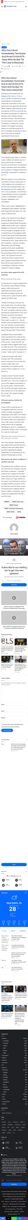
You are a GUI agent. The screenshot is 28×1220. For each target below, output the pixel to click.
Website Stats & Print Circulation (17, 1204)
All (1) (14, 864)
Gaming (5, 1079)
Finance (5, 1045)
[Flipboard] (20, 517)
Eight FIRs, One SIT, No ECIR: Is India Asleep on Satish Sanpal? (7, 665)
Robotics (5, 1087)
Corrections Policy (8, 1211)
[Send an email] (9, 66)
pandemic (20, 1130)
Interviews (4, 1062)
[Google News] (7, 517)
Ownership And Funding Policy (18, 1206)
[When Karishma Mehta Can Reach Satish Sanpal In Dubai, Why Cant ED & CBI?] (21, 641)
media (9, 1130)
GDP (4, 1048)
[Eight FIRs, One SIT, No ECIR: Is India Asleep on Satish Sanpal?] (7, 659)
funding (3, 1127)
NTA (4, 175)
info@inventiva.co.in (17, 1175)
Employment (5, 1055)
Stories (4, 1094)
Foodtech (5, 1077)
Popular (4, 931)
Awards (22, 1211)
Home (4, 44)
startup (3, 1132)
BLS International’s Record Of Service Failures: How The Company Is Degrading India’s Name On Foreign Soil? (20, 1018)
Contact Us (5, 1204)
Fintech (5, 1075)
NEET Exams (14, 505)
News (14, 1130)
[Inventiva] (10, 6)
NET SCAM (11, 512)
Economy (5, 1043)
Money (5, 1050)
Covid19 (4, 1124)
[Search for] (26, 7)
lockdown (4, 1130)
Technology (6, 1089)
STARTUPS (5, 1070)
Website (3, 717)
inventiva (23, 1127)
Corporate (6, 1040)
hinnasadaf (6, 66)
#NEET (7, 501)
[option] (14, 547)
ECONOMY (10, 1124)
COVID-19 (22, 1122)
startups (9, 1132)
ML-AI (4, 1084)
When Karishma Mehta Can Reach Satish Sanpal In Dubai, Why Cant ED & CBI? (21, 649)
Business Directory (12, 1214)
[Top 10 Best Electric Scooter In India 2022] (6, 970)
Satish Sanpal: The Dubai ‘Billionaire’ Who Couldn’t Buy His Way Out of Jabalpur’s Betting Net (21, 667)
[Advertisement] (14, 26)
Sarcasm (4, 1067)
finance (24, 1124)
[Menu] (2, 7)
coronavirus (15, 1122)
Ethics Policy (20, 1209)
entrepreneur (17, 1124)
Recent (13, 931)
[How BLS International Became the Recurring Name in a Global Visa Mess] (7, 641)
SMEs (4, 1053)
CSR (3, 1201)
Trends (8, 44)
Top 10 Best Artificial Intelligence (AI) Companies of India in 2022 (18, 937)
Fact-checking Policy (10, 1209)
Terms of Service (22, 1201)
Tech (3, 1096)
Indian (17, 1127)
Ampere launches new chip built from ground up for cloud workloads (18, 954)
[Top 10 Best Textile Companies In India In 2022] (6, 963)
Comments (23, 931)
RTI (3, 1065)
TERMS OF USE (6, 1206)
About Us (7, 1201)
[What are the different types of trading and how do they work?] (7, 1008)
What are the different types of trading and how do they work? (7, 1015)
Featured (4, 1060)
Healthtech (6, 1082)
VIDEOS (4, 1104)
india (13, 1127)
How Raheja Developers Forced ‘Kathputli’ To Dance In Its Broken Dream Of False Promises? (7, 997)
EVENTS (4, 1057)
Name (3, 704)
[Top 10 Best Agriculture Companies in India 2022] (6, 947)
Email (3, 711)
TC (13, 1132)
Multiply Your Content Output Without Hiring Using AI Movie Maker (21, 995)
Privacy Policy (13, 1201)
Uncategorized (5, 1101)
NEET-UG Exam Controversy (14, 508)
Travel (4, 1092)
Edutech (5, 1072)
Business (4, 1038)
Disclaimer (16, 1211)
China (9, 1122)
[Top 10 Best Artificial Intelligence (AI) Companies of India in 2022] (6, 939)
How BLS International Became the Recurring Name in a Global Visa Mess (7, 649)
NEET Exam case (18, 501)
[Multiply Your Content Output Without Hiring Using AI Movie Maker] (21, 989)
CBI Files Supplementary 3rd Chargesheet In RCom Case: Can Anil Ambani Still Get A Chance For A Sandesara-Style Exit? (13, 551)
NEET (3, 192)
